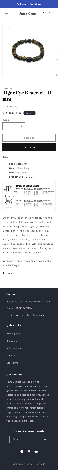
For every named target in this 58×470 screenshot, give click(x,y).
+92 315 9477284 (23, 308)
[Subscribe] (45, 439)
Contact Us (12, 362)
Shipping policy (14, 348)
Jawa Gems (24, 464)
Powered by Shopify (37, 464)
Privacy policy (13, 333)
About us (11, 355)
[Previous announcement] (6, 4)
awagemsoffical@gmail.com (30, 314)
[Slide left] (21, 82)
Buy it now (29, 147)
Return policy (13, 340)
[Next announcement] (52, 4)
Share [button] (9, 273)
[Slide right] (36, 82)
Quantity (6, 119)
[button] (6, 13)
